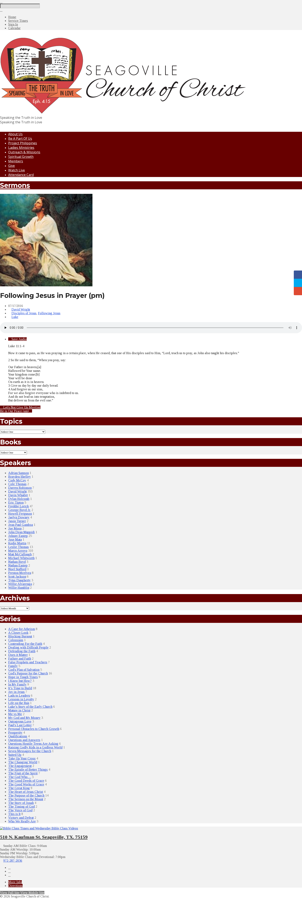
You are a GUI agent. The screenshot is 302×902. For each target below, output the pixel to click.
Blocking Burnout (20, 636)
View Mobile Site (32, 892)
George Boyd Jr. (19, 510)
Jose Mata (15, 539)
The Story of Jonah (21, 803)
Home (12, 17)
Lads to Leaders (19, 695)
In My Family (17, 684)
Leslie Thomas (18, 547)
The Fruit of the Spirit (23, 773)
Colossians (15, 640)
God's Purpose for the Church (28, 673)
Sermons (15, 185)
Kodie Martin (17, 543)
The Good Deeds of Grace (26, 780)
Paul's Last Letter (20, 725)
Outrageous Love (19, 721)
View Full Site (10, 892)
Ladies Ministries (21, 147)
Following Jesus (49, 313)
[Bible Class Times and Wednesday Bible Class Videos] (39, 828)
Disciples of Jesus (24, 313)
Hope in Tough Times (23, 677)
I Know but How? (20, 680)
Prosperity (15, 732)
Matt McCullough (20, 554)
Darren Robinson (20, 487)
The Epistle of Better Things (28, 769)
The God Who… (19, 777)
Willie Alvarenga (20, 584)
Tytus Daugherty (19, 580)
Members (15, 161)
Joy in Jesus (16, 692)
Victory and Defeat (21, 817)
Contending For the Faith (25, 643)
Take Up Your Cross (22, 758)
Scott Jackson (17, 576)
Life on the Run (18, 703)
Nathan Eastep (18, 565)
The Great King (19, 788)
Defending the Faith (21, 651)
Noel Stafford (17, 569)
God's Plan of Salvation (23, 669)
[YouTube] (9, 871)
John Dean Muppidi (21, 532)
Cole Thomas (17, 484)
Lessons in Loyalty (21, 699)
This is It (14, 814)
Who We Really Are (22, 821)
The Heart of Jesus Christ (25, 791)
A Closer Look (18, 632)
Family (13, 666)
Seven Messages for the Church (29, 751)
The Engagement (20, 766)
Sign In (13, 24)
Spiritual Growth (20, 156)
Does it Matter (18, 655)
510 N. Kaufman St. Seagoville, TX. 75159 (44, 837)
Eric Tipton (16, 502)
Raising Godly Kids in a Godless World (35, 747)
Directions (15, 885)
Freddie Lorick (18, 506)
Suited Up (14, 754)
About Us (15, 134)
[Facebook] (9, 867)
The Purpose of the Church (26, 795)
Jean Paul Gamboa (20, 524)
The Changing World (22, 762)
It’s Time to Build (20, 688)
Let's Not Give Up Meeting (21, 407)
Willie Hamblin (18, 587)
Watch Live (16, 170)
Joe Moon (15, 528)
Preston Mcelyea (19, 573)
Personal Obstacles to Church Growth (33, 729)
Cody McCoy (17, 480)
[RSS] (9, 875)
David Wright (21, 309)
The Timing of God (21, 806)
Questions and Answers (24, 740)
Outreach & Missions (24, 152)
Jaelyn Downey (18, 517)
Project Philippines (22, 143)
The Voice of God (20, 810)
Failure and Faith (19, 658)
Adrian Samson (18, 473)
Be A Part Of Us (20, 138)
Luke (15, 317)
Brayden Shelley (19, 476)
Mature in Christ (19, 710)
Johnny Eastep (18, 536)
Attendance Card (21, 174)
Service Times (18, 20)
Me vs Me (15, 714)
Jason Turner (17, 521)
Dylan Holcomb (18, 499)
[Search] (1, 10)
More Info (15, 882)
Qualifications (17, 736)
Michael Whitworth (21, 558)
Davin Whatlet (18, 495)
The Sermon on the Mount (25, 799)
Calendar (14, 28)
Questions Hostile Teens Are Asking (33, 743)
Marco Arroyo (17, 550)
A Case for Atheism (21, 629)
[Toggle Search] (1, 1)
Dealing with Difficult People (28, 647)
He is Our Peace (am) (15, 411)
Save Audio (19, 339)
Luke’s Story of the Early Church (30, 706)
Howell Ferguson (20, 513)
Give (11, 165)
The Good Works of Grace (26, 784)
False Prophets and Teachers (27, 662)
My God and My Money (24, 717)
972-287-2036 (12, 860)
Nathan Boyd (17, 561)
